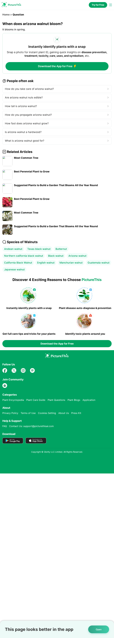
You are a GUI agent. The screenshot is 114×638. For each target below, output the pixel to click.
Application (89, 399)
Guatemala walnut (98, 262)
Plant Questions (56, 399)
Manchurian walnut (71, 262)
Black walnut (55, 255)
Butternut (61, 248)
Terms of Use (28, 413)
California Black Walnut (18, 262)
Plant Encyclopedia (13, 399)
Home (6, 14)
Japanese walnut (14, 269)
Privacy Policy (10, 413)
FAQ (4, 426)
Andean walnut (13, 248)
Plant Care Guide (35, 399)
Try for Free (98, 4)
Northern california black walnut (23, 255)
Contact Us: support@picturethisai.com (31, 426)
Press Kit (76, 413)
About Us (63, 413)
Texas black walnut (38, 248)
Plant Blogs (74, 399)
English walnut (45, 262)
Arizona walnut (77, 255)
